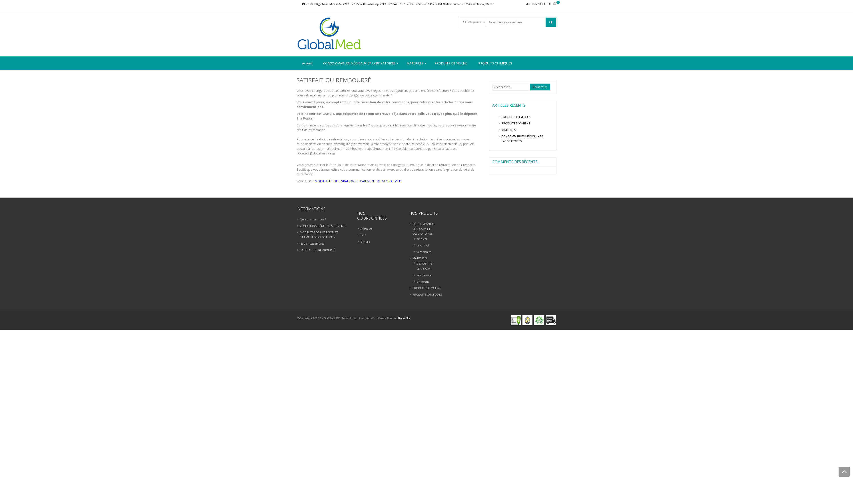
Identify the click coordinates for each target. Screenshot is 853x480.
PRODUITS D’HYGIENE (450, 63)
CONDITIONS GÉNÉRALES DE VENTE (323, 226)
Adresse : (367, 228)
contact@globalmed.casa (322, 4)
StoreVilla (403, 318)
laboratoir (423, 245)
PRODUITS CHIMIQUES (495, 63)
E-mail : (365, 242)
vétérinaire (424, 252)
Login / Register (540, 4)
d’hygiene (423, 282)
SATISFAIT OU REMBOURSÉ (317, 250)
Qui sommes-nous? (313, 219)
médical (422, 239)
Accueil (307, 63)
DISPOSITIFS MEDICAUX (425, 266)
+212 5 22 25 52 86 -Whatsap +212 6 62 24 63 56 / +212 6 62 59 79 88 (386, 4)
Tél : (363, 235)
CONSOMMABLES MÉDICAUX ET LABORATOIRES (359, 63)
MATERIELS (415, 63)
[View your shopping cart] (554, 4)
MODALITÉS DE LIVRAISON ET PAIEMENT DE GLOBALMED (358, 181)
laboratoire (424, 275)
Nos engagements (312, 244)
